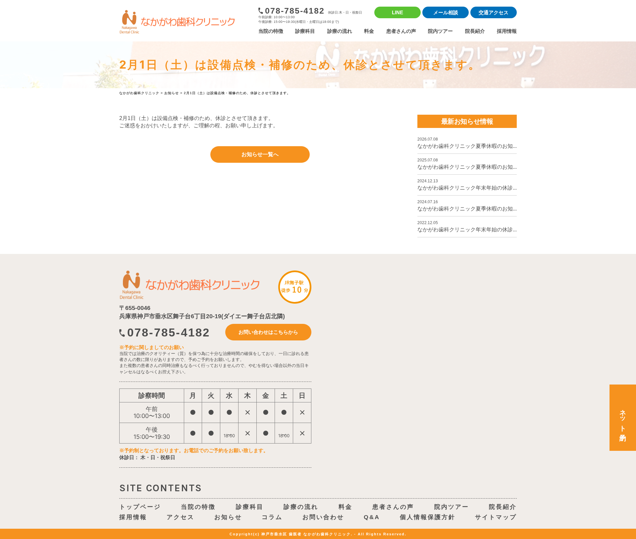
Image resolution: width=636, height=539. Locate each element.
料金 (369, 31)
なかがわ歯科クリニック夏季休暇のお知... (467, 143)
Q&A (372, 517)
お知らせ (228, 517)
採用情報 (507, 31)
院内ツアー (440, 31)
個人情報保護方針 (427, 517)
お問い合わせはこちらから (268, 332)
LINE (397, 12)
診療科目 (305, 31)
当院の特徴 (270, 31)
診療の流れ (339, 31)
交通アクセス (493, 12)
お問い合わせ (323, 517)
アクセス (180, 517)
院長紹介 (475, 31)
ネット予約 (622, 417)
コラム (272, 517)
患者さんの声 (401, 31)
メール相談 (445, 12)
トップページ (140, 507)
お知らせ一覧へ (260, 154)
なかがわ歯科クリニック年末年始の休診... (467, 185)
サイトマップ (496, 517)
